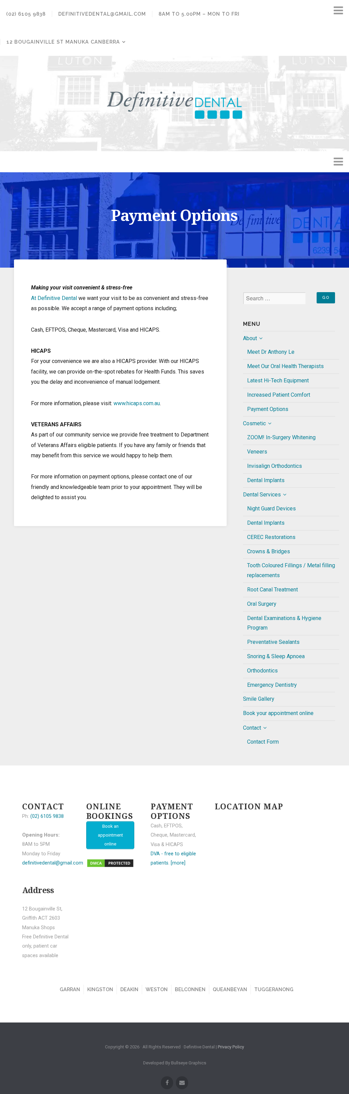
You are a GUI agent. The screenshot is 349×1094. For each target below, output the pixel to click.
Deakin (129, 989)
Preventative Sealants (273, 642)
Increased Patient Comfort (278, 395)
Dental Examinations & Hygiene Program (284, 623)
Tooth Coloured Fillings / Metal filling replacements (291, 570)
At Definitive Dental (54, 298)
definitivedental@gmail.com (102, 14)
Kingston (100, 989)
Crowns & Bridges (268, 551)
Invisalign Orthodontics (274, 466)
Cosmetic (254, 423)
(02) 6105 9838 (26, 14)
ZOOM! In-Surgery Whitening (281, 437)
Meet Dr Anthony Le (270, 352)
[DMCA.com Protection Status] (110, 866)
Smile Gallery (258, 699)
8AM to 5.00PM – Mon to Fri (199, 14)
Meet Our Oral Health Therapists (285, 366)
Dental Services (262, 494)
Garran (70, 989)
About (250, 338)
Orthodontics (262, 670)
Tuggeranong (273, 989)
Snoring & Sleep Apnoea (276, 656)
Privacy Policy (231, 1046)
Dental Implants (266, 480)
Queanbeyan (230, 989)
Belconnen (190, 989)
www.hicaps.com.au (136, 403)
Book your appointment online (278, 713)
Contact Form (263, 742)
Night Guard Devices (271, 508)
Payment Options (267, 409)
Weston (157, 989)
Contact (252, 728)
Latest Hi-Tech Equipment (278, 380)
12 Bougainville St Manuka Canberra (63, 42)
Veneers (257, 451)
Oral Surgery (261, 604)
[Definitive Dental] (174, 103)
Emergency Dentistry (272, 685)
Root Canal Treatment (272, 589)
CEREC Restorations (271, 537)
